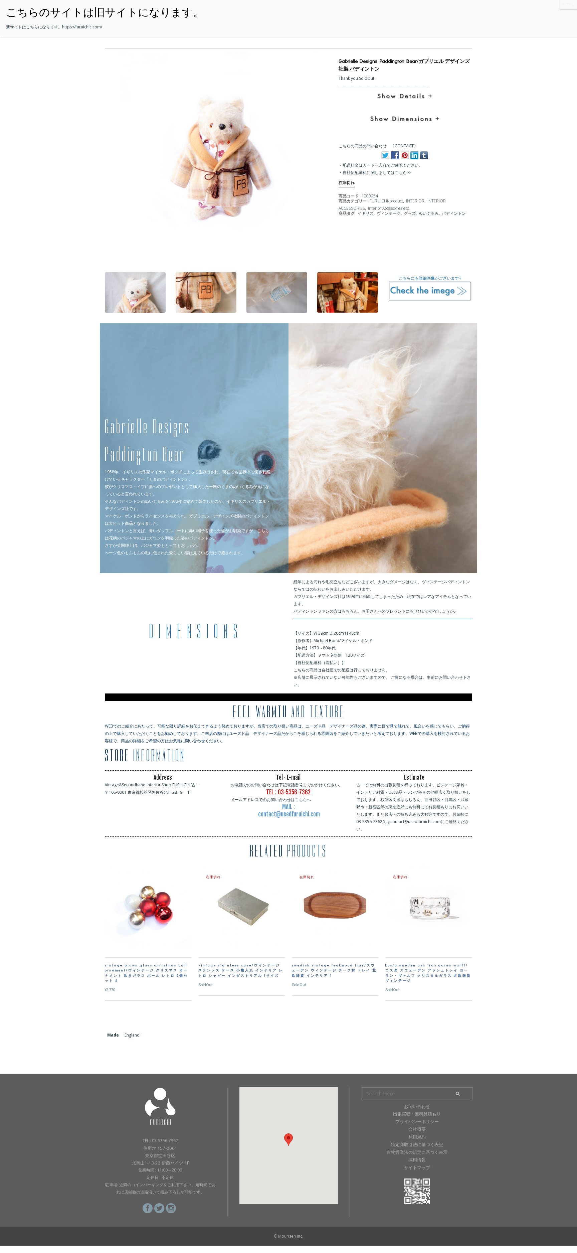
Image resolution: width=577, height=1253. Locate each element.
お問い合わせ (417, 1106)
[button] (288, 1139)
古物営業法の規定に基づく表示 (417, 1152)
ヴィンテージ (389, 213)
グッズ (410, 213)
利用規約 (417, 1137)
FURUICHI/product (386, 201)
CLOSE (568, 4)
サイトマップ (417, 1167)
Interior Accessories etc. (389, 208)
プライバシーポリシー (417, 1121)
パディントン (454, 213)
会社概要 (417, 1129)
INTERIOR (415, 201)
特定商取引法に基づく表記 (417, 1144)
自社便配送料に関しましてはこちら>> (377, 172)
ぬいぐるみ (429, 213)
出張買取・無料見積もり (417, 1114)
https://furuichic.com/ (82, 27)
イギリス (366, 213)
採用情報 (417, 1160)
